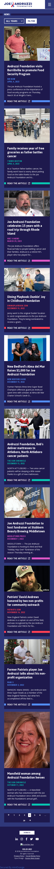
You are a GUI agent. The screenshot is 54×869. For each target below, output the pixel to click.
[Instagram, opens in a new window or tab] (21, 838)
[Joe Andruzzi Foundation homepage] (22, 4)
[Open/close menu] (49, 4)
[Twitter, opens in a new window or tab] (31, 838)
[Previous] (9, 815)
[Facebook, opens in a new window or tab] (26, 838)
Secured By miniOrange (12, 867)
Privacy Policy (19, 856)
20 (24, 820)
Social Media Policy (33, 856)
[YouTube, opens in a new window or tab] (37, 838)
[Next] (30, 820)
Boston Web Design (32, 858)
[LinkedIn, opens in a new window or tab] (16, 838)
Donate (27, 833)
